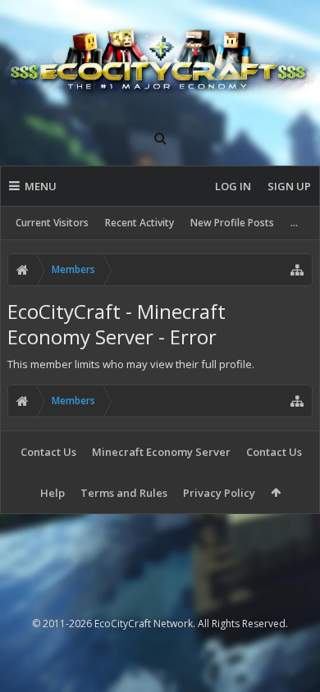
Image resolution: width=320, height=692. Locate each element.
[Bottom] (291, 661)
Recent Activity (139, 223)
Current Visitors (52, 223)
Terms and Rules (123, 492)
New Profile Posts (232, 223)
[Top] (291, 626)
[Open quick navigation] (297, 269)
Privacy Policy (219, 492)
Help (52, 492)
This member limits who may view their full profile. (130, 364)
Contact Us (48, 451)
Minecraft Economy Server (161, 451)
